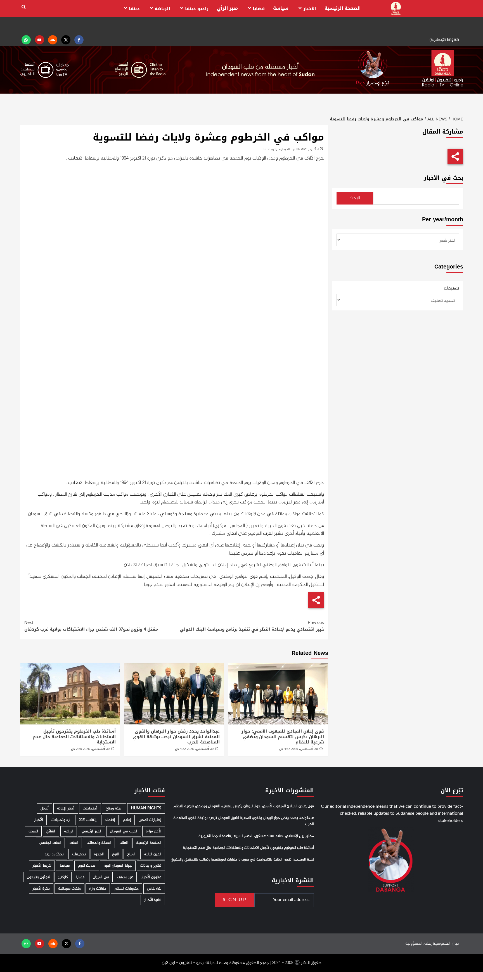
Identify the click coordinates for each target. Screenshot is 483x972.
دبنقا (134, 8)
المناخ (131, 854)
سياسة (280, 8)
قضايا (259, 8)
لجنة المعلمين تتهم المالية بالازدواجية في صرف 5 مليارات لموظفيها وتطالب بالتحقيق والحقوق (242, 860)
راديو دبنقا (197, 8)
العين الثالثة (152, 854)
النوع (115, 854)
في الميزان (101, 877)
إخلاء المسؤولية (418, 943)
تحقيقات (79, 854)
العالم (124, 843)
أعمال (45, 808)
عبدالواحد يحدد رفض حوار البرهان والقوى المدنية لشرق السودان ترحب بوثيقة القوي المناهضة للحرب (176, 736)
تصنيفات (451, 288)
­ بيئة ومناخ (114, 808)
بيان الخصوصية (446, 943)
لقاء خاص (154, 888)
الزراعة (68, 831)
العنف (74, 843)
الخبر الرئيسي (91, 831)
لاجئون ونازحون (38, 877)
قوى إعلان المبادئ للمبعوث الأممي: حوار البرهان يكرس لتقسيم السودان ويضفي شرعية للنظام (283, 736)
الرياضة (162, 8)
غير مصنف (125, 877)
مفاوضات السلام (127, 888)
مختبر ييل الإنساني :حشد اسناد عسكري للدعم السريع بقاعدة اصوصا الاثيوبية (256, 836)
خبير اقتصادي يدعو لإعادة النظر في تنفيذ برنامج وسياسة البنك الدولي (252, 626)
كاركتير (63, 877)
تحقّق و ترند (54, 854)
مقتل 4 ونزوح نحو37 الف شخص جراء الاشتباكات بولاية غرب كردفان (91, 626)
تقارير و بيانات (150, 865)
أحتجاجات (90, 808)
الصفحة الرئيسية (343, 8)
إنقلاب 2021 (87, 820)
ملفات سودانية (69, 888)
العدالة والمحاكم (99, 843)
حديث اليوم (86, 865)
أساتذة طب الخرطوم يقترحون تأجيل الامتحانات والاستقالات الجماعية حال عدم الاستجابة (74, 736)
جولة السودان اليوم (118, 865)
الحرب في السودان (124, 831)
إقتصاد (110, 820)
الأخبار (309, 8)
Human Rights (146, 808)
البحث (355, 198)
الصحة (33, 831)
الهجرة (99, 854)
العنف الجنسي (50, 843)
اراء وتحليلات (60, 820)
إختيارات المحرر (150, 820)
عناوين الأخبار (151, 877)
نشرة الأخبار (41, 888)
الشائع (51, 831)
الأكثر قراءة (153, 831)
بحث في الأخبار (443, 178)
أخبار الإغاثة (65, 808)
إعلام (127, 820)
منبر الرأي (227, 8)
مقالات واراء (97, 888)
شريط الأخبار (42, 865)
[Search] (23, 7)
